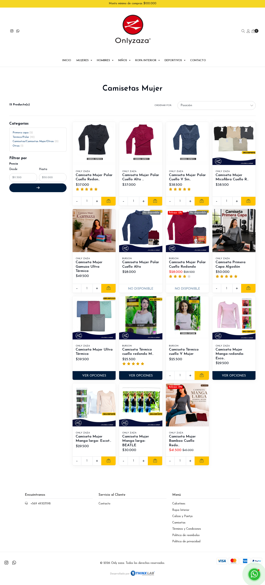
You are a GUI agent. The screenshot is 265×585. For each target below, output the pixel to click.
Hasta (43, 169)
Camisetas (178, 522)
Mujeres (82, 60)
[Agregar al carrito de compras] (108, 201)
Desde (13, 169)
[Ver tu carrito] (253, 31)
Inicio (66, 60)
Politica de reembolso (186, 535)
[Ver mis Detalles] (248, 31)
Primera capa (22, 132)
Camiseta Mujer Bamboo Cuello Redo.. (182, 441)
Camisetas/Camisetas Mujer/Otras (35, 141)
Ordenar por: (163, 105)
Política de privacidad (186, 541)
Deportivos (173, 60)
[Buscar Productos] (243, 31)
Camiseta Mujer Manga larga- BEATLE (135, 441)
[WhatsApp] (18, 31)
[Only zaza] (132, 31)
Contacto (198, 60)
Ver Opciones (94, 375)
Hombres (103, 60)
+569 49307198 (41, 503)
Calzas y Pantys (182, 516)
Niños (122, 60)
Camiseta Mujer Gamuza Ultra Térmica (89, 266)
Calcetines (178, 503)
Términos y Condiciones (186, 529)
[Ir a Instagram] (12, 31)
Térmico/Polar (23, 137)
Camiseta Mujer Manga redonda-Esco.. (230, 354)
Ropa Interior (145, 60)
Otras (17, 146)
